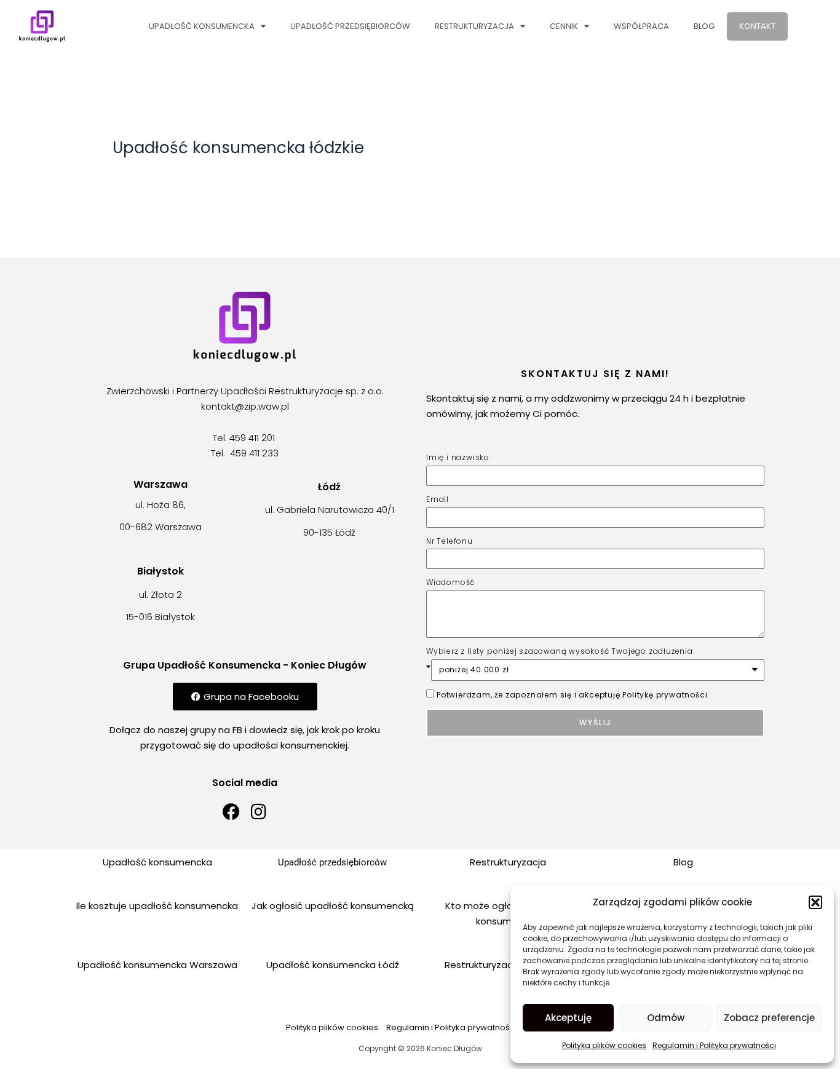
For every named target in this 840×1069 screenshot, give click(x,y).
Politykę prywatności (664, 694)
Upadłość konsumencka (202, 26)
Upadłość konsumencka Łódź (332, 964)
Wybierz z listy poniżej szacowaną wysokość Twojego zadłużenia (559, 651)
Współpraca (641, 26)
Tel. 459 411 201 (245, 437)
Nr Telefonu (449, 541)
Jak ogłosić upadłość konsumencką (333, 905)
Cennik (564, 26)
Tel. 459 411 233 (245, 453)
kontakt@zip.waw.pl (245, 406)
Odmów (665, 1017)
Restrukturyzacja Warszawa (508, 964)
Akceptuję (568, 1017)
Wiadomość (450, 582)
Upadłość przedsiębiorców (350, 26)
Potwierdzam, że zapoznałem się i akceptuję (572, 694)
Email (437, 499)
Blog (704, 26)
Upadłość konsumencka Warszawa (157, 964)
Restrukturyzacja (474, 26)
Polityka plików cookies (604, 1045)
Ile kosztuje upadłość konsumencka (157, 905)
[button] (815, 902)
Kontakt (757, 26)
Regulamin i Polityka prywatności (714, 1045)
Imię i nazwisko (457, 457)
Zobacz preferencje (769, 1017)
